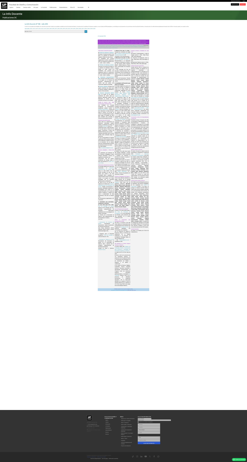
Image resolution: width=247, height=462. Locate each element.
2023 (39, 28)
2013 (66, 28)
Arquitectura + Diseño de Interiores (127, 418)
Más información (235, 4)
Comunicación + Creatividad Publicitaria (126, 427)
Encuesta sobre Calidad (126, 46)
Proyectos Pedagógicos (134, 46)
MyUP (244, 1)
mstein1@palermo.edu (124, 239)
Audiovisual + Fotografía (125, 420)
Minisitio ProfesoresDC (101, 45)
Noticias (107, 434)
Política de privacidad (101, 457)
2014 (64, 28)
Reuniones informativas (235, 1)
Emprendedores (108, 430)
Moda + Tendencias (125, 422)
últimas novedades (108, 46)
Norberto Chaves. (102, 249)
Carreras (107, 422)
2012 (69, 28)
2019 (50, 28)
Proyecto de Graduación (126, 446)
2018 (53, 28)
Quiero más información (148, 443)
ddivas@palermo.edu (135, 115)
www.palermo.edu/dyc (142, 43)
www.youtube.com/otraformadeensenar (139, 97)
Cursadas (103, 46)
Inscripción (243, 4)
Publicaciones (108, 428)
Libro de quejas (105, 458)
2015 (61, 28)
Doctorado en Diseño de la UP (106, 239)
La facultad (107, 426)
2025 (34, 28)
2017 (56, 28)
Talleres (117, 109)
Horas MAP (105, 126)
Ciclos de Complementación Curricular (126, 443)
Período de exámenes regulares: (106, 52)
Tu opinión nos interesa (115, 46)
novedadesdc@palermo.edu (107, 147)
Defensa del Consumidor (113, 458)
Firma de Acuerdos (108, 235)
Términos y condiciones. (91, 457)
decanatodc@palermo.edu (123, 290)
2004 (91, 28)
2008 (80, 28)
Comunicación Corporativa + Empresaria (126, 430)
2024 (37, 28)
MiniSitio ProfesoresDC (103, 109)
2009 (77, 28)
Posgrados (123, 440)
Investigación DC (124, 226)
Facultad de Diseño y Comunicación (23, 5)
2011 (71, 28)
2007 (83, 28)
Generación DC (107, 45)
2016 (58, 28)
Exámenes (99, 46)
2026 (31, 28)
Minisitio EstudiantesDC (114, 45)
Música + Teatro (124, 438)
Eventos (107, 432)
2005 (88, 28)
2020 (48, 28)
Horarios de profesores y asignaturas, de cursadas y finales (134, 45)
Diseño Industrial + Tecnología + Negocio (127, 434)
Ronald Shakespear (122, 171)
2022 (42, 28)
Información (107, 424)
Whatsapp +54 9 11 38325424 (93, 426)
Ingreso (106, 420)
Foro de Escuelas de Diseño (106, 206)
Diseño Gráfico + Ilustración (126, 424)
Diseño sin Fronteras (121, 119)
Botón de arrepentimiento (96, 458)
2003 (94, 28)
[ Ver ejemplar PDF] (102, 36)
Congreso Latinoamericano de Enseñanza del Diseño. (106, 185)
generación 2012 (139, 133)
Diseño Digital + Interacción (126, 436)
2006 (85, 28)
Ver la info (27, 28)
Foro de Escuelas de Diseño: (122, 59)
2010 (74, 28)
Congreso (117, 182)
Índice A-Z (120, 46)
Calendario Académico (121, 45)
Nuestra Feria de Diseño (121, 136)
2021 (45, 28)
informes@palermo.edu (92, 424)
